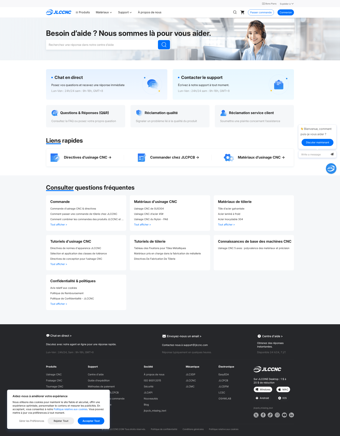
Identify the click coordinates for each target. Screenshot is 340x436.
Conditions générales (193, 429)
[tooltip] (317, 137)
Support (123, 12)
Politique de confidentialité (164, 429)
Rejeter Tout (61, 420)
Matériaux (103, 12)
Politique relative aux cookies (223, 429)
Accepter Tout (91, 420)
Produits (84, 12)
